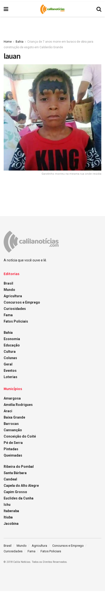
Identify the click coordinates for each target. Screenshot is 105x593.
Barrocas (11, 424)
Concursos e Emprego (22, 302)
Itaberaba (11, 511)
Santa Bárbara (15, 473)
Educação (12, 345)
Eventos (10, 371)
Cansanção (13, 430)
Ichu (7, 505)
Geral (8, 364)
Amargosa (12, 398)
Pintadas (11, 449)
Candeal (10, 479)
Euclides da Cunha (18, 498)
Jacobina (11, 524)
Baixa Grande (14, 417)
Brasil (8, 283)
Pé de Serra (13, 443)
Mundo (9, 290)
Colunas (10, 358)
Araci (8, 411)
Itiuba (8, 517)
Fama (8, 315)
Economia (12, 339)
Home (8, 41)
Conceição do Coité (20, 436)
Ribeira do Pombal (19, 467)
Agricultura (13, 296)
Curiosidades (15, 309)
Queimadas (13, 455)
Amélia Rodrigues (18, 405)
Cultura (10, 352)
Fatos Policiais (16, 321)
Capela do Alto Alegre (21, 486)
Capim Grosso (15, 492)
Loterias (10, 377)
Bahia (19, 41)
